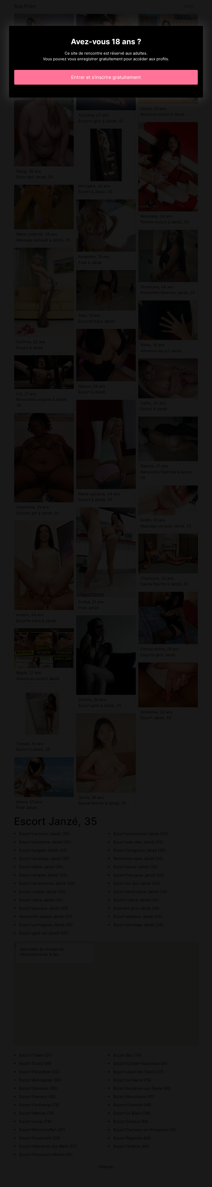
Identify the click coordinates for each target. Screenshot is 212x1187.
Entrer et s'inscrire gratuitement (106, 77)
